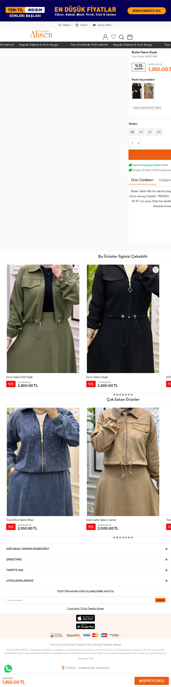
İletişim (66, 24)
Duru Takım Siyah (97, 377)
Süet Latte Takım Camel (101, 520)
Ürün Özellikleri (142, 180)
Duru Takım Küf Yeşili (19, 377)
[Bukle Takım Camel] (149, 91)
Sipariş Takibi (104, 24)
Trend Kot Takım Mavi (20, 520)
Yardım (83, 24)
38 (132, 132)
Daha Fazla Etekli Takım (147, 107)
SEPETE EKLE (153, 681)
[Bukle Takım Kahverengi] (137, 91)
